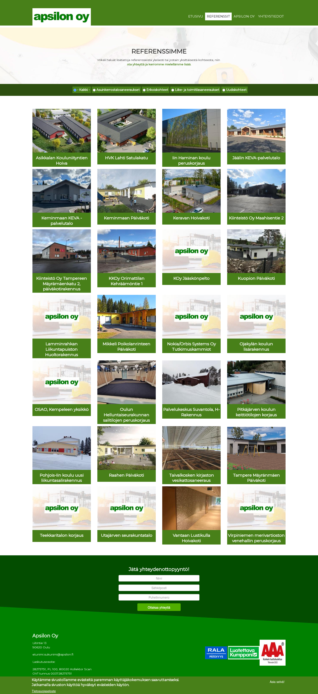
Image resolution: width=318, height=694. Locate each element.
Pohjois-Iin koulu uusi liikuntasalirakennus (62, 478)
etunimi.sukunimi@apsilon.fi (52, 654)
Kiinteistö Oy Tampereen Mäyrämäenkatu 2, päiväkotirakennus (61, 284)
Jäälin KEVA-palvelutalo (256, 157)
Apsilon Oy (244, 16)
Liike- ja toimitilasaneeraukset (197, 90)
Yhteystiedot (271, 16)
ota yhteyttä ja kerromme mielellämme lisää (159, 64)
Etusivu (195, 16)
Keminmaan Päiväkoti (126, 217)
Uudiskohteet (236, 90)
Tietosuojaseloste (44, 691)
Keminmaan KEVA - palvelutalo (62, 220)
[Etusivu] (61, 16)
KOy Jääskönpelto (191, 278)
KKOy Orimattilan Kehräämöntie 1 (127, 281)
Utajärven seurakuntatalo (126, 535)
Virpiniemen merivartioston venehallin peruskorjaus (256, 538)
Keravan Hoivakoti (191, 217)
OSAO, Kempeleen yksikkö (62, 409)
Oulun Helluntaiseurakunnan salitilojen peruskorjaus (126, 415)
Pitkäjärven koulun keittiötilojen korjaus (256, 412)
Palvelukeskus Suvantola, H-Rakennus (191, 412)
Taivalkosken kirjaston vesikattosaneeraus (191, 478)
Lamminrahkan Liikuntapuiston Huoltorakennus (61, 349)
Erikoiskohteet (157, 90)
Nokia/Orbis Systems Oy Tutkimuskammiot (191, 346)
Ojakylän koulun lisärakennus (256, 346)
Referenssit (218, 16)
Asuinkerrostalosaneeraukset (118, 90)
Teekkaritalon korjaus (62, 535)
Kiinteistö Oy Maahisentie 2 (256, 217)
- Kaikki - (83, 90)
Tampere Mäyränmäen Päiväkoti (256, 478)
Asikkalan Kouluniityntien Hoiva (62, 160)
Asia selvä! (277, 682)
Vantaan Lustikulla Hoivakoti (191, 538)
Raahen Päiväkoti (126, 475)
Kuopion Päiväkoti (256, 278)
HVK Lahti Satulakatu (126, 157)
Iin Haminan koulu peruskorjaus (191, 160)
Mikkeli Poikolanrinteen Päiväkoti (126, 346)
